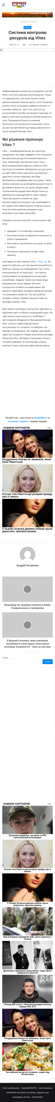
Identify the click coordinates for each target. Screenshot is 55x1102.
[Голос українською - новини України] (19, 5)
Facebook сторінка (18, 421)
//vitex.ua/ (42, 261)
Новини (32, 22)
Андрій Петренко (27, 565)
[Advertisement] (27, 387)
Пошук (5, 658)
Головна (24, 22)
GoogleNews (40, 417)
